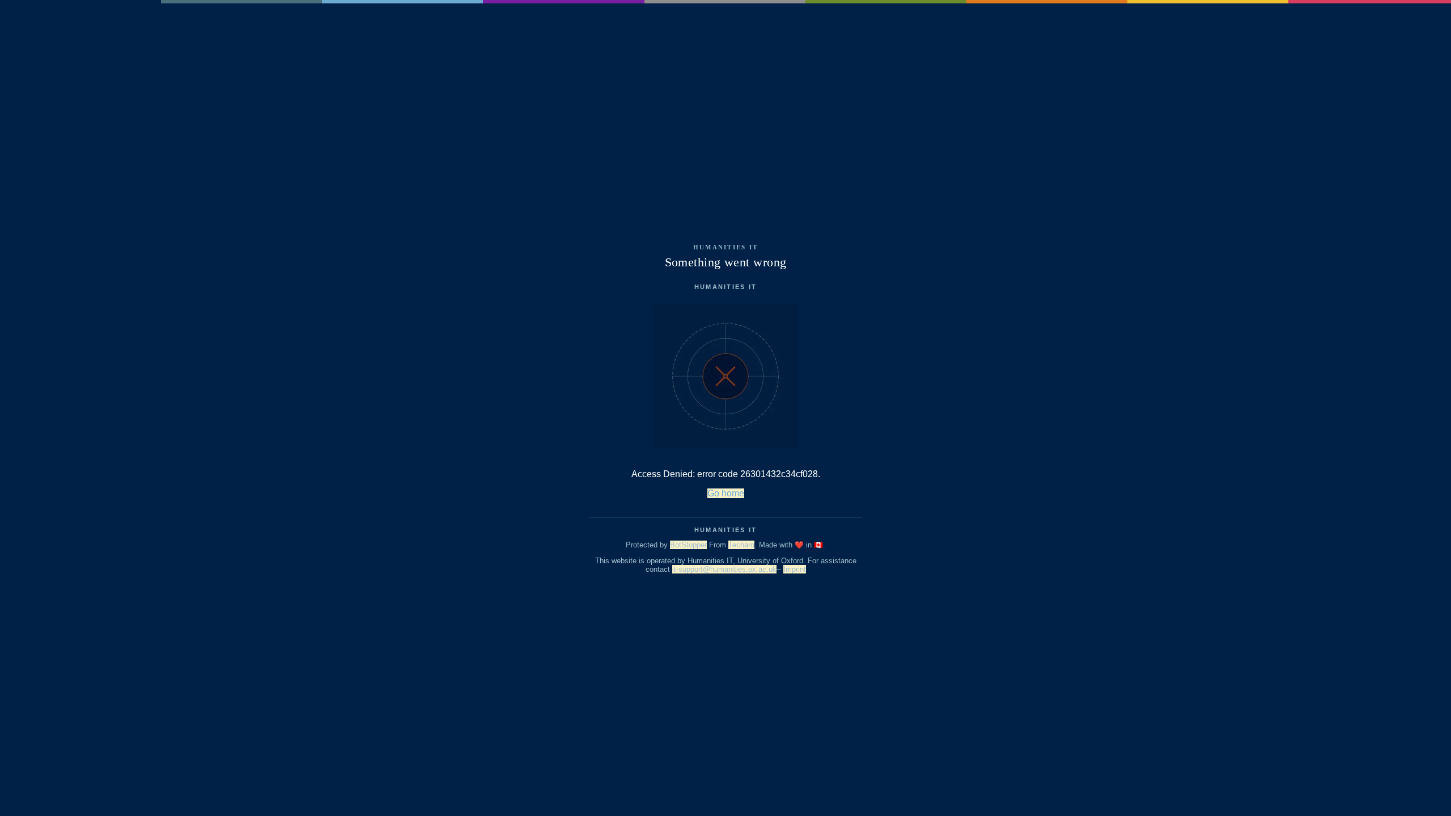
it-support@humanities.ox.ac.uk (724, 569)
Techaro (741, 545)
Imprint (794, 569)
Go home (725, 493)
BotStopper (688, 545)
